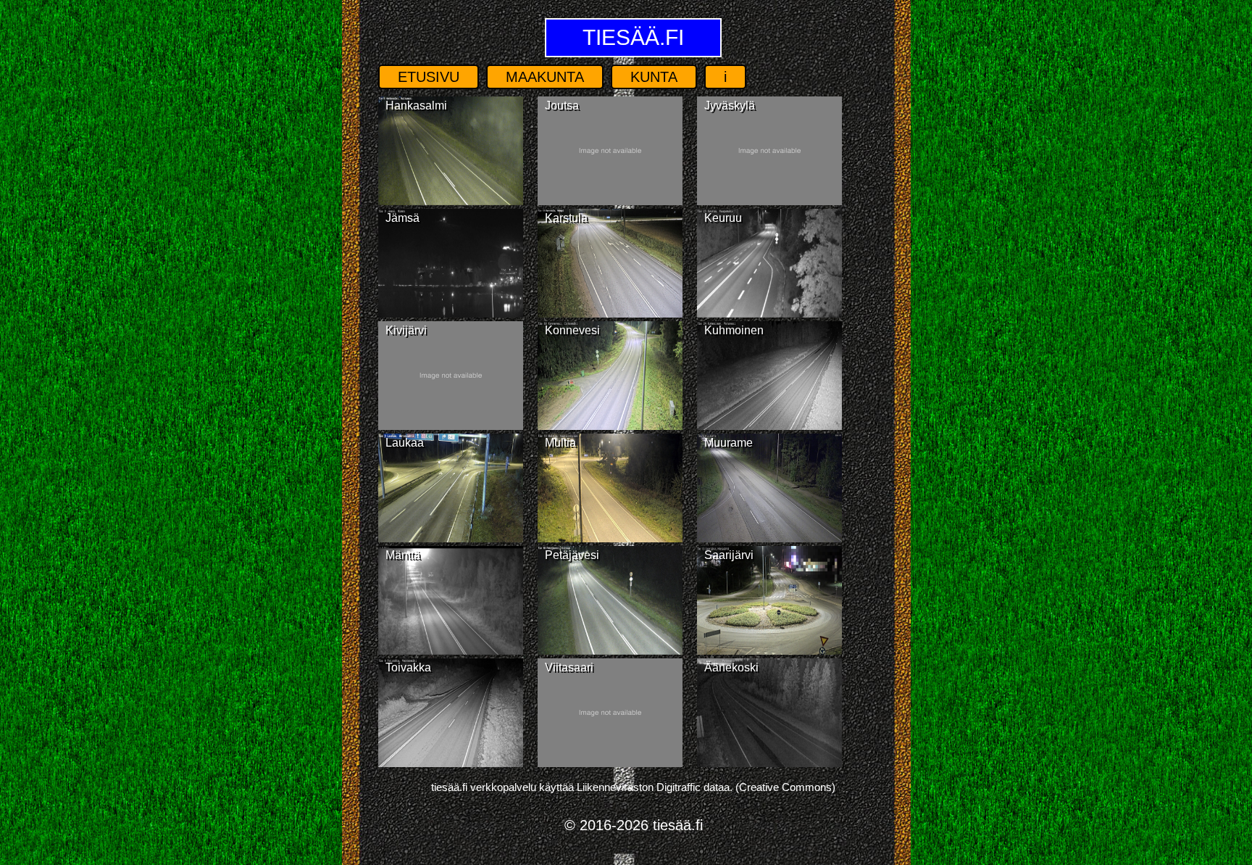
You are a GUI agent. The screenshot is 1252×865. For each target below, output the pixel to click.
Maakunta (545, 77)
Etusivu (428, 77)
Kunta (653, 77)
